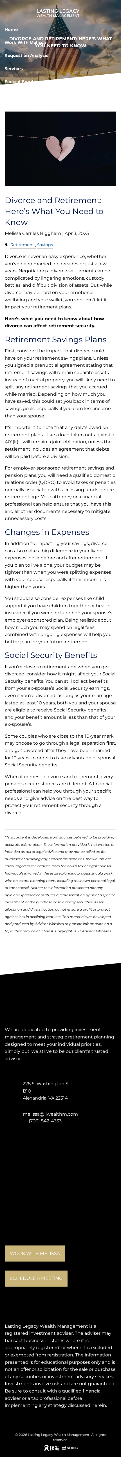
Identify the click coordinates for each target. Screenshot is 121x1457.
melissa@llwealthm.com (50, 1114)
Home (11, 29)
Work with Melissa (35, 1253)
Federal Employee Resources (36, 81)
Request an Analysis (26, 55)
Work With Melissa (25, 42)
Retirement (22, 244)
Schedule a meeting (36, 1278)
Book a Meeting (22, 94)
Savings (45, 244)
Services (14, 68)
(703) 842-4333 (45, 1121)
